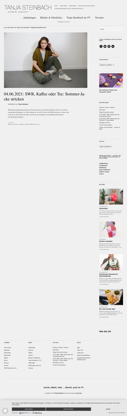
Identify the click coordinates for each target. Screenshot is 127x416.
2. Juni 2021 (11, 122)
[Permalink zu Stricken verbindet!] (111, 229)
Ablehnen (29, 409)
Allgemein (10, 124)
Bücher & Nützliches (51, 17)
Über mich (63, 5)
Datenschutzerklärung (86, 5)
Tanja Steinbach (23, 104)
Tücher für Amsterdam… (106, 125)
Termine (99, 17)
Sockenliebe (103, 208)
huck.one (79, 393)
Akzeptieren (68, 409)
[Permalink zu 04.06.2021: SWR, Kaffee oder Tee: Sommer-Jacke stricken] (45, 87)
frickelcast (102, 167)
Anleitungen (29, 17)
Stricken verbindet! (105, 241)
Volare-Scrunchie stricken (106, 112)
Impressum (72, 5)
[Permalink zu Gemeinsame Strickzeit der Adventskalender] (111, 262)
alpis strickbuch (104, 169)
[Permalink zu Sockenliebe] (111, 197)
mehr (108, 409)
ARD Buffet (7, 355)
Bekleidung (22, 124)
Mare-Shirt (102, 110)
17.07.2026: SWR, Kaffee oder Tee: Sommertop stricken (109, 115)
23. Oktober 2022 (103, 307)
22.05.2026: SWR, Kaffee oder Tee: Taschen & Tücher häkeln (109, 119)
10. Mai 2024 (102, 239)
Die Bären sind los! (104, 122)
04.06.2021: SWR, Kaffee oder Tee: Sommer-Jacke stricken (44, 96)
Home (5, 360)
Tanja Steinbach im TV (79, 17)
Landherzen (103, 165)
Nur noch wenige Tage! (107, 309)
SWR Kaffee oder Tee (35, 124)
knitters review (104, 172)
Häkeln (27, 124)
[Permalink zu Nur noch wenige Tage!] (111, 297)
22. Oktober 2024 (103, 206)
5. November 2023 (103, 272)
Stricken (6, 363)
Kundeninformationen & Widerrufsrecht (69, 8)
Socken (6, 365)
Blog (56, 5)
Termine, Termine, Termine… (107, 107)
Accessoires (7, 347)
